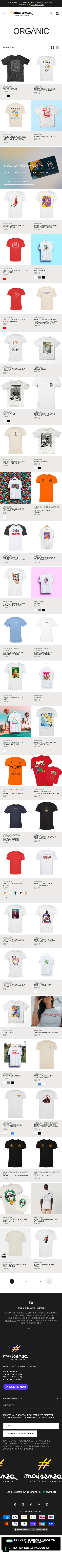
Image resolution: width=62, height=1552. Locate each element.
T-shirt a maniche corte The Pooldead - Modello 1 (46, 1126)
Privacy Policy (23, 1529)
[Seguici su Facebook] (15, 1504)
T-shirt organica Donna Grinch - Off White (14, 462)
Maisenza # (7, 87)
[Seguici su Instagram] (23, 1504)
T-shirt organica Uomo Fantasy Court (13, 510)
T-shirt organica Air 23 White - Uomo (13, 226)
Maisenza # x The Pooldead (46, 1123)
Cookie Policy (41, 1529)
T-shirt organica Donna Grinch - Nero (45, 838)
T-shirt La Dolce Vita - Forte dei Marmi (12, 1126)
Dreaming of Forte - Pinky (46, 1032)
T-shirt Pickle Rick (42, 985)
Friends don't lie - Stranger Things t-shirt (14, 559)
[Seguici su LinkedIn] (39, 1504)
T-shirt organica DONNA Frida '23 (14, 370)
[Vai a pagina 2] (49, 1281)
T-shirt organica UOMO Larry (13, 698)
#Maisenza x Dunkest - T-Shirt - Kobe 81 (45, 559)
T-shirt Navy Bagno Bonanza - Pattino (11, 839)
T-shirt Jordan (10, 89)
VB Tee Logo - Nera (42, 1176)
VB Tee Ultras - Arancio (13, 793)
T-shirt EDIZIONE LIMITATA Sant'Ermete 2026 (45, 743)
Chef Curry (8, 1032)
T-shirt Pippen (9, 414)
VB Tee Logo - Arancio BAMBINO (44, 511)
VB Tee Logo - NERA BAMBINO (15, 1176)
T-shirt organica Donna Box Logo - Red (14, 320)
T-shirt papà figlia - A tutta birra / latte (15, 1220)
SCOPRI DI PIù (37, 5)
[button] (5, 893)
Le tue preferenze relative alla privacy (34, 1541)
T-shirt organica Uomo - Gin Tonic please (45, 415)
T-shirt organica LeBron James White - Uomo (45, 226)
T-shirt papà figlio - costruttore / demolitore (46, 792)
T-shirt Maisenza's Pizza (45, 136)
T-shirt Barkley (41, 461)
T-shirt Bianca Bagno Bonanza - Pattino (43, 653)
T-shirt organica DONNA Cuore (14, 986)
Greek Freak (40, 369)
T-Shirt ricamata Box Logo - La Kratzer (46, 1220)
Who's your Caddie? (12, 1076)
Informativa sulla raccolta (26, 1547)
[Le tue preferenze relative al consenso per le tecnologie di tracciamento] (6, 1549)
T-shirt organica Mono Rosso (13, 884)
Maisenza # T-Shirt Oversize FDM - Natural (15, 1265)
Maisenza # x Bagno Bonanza (11, 649)
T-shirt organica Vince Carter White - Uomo (44, 941)
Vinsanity (38, 603)
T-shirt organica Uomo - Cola (45, 1265)
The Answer (39, 271)
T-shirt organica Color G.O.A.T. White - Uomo (14, 604)
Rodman (37, 698)
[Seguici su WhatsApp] (47, 1504)
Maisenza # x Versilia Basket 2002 (46, 508)
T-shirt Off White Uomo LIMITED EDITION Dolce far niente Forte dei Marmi (14, 138)
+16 (5, 898)
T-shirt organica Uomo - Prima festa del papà (45, 90)
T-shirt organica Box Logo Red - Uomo (15, 271)
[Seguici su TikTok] (31, 1504)
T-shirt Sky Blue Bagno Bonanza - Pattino (13, 653)
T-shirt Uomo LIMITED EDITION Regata (43, 884)
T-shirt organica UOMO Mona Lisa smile (13, 941)
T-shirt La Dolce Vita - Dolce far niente (43, 1076)
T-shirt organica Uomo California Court (13, 743)
